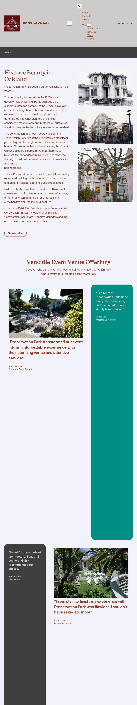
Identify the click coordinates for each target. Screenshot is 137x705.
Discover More (15, 233)
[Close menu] (79, 6)
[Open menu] (69, 23)
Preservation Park (35, 23)
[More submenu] (89, 25)
